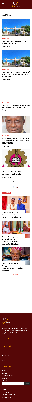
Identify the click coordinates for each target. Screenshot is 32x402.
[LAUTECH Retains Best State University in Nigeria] (16, 158)
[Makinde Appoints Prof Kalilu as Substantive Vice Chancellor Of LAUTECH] (16, 124)
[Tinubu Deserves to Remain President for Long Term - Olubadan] (16, 204)
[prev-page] (3, 181)
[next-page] (17, 181)
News (3, 168)
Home (3, 12)
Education (5, 38)
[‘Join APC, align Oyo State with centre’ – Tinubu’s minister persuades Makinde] (16, 229)
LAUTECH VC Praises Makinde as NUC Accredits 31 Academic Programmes (16, 107)
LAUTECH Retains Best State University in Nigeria (14, 173)
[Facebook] (3, 338)
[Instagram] (6, 338)
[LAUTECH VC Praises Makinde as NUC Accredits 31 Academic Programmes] (16, 91)
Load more (15, 274)
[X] (9, 338)
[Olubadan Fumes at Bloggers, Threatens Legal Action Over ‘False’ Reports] (16, 256)
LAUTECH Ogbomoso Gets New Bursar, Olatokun (15, 42)
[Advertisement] (16, 296)
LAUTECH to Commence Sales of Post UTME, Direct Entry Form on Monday (15, 74)
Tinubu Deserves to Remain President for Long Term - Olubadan (11, 214)
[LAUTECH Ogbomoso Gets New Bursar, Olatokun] (16, 27)
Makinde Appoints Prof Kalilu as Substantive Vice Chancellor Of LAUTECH (15, 140)
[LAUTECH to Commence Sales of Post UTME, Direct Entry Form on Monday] (16, 58)
